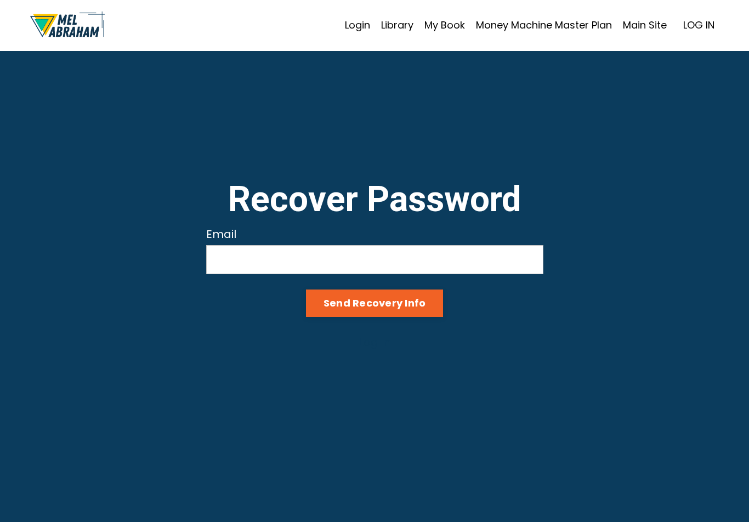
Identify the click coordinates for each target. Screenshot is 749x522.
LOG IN (698, 25)
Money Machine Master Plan (544, 25)
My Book (444, 25)
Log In (375, 342)
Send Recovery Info (375, 303)
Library (397, 25)
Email (221, 234)
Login (357, 25)
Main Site (645, 25)
